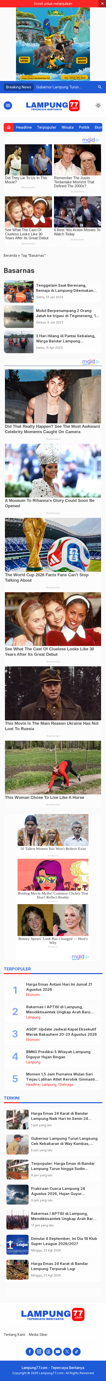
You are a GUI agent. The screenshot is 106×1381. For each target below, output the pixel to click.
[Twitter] (67, 1352)
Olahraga (65, 1084)
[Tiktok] (76, 1352)
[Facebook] (30, 1352)
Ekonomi (33, 995)
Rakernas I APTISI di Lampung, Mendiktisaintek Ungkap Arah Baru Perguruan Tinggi (58, 1012)
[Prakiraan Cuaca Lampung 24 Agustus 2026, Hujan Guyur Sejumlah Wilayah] (17, 1195)
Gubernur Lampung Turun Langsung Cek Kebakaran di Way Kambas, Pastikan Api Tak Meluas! (64, 1143)
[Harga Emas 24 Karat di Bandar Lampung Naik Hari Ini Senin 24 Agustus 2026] (17, 1119)
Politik (84, 127)
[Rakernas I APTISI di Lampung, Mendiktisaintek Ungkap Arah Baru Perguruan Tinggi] (17, 1220)
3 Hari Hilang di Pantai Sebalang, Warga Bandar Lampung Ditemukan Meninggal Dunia (66, 341)
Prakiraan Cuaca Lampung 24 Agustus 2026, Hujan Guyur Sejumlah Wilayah (58, 1193)
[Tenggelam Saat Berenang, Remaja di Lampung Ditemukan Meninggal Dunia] (19, 291)
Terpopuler (46, 127)
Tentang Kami (14, 1335)
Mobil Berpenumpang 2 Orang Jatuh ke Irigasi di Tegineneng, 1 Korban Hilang (66, 315)
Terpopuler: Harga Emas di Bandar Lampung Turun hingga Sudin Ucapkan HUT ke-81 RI (63, 1168)
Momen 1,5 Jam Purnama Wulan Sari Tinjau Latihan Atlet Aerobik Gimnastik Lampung (61, 1079)
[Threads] (48, 1352)
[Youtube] (58, 1352)
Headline (24, 127)
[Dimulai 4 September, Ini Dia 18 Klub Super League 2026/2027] (17, 1245)
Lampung (33, 1017)
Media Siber (38, 1335)
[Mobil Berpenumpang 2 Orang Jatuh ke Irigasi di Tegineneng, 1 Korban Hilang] (19, 317)
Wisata (68, 127)
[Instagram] (39, 1352)
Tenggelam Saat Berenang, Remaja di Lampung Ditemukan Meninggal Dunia (64, 290)
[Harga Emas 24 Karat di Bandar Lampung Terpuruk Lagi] (17, 1270)
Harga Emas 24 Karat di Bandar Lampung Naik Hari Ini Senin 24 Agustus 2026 (59, 1118)
